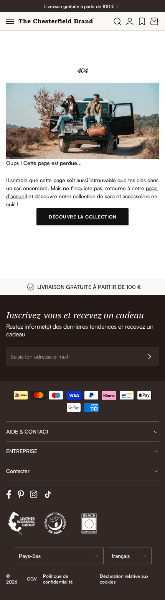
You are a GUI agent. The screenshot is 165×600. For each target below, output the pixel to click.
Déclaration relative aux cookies (124, 579)
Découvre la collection (83, 217)
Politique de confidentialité (58, 579)
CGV (32, 579)
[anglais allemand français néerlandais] (129, 556)
